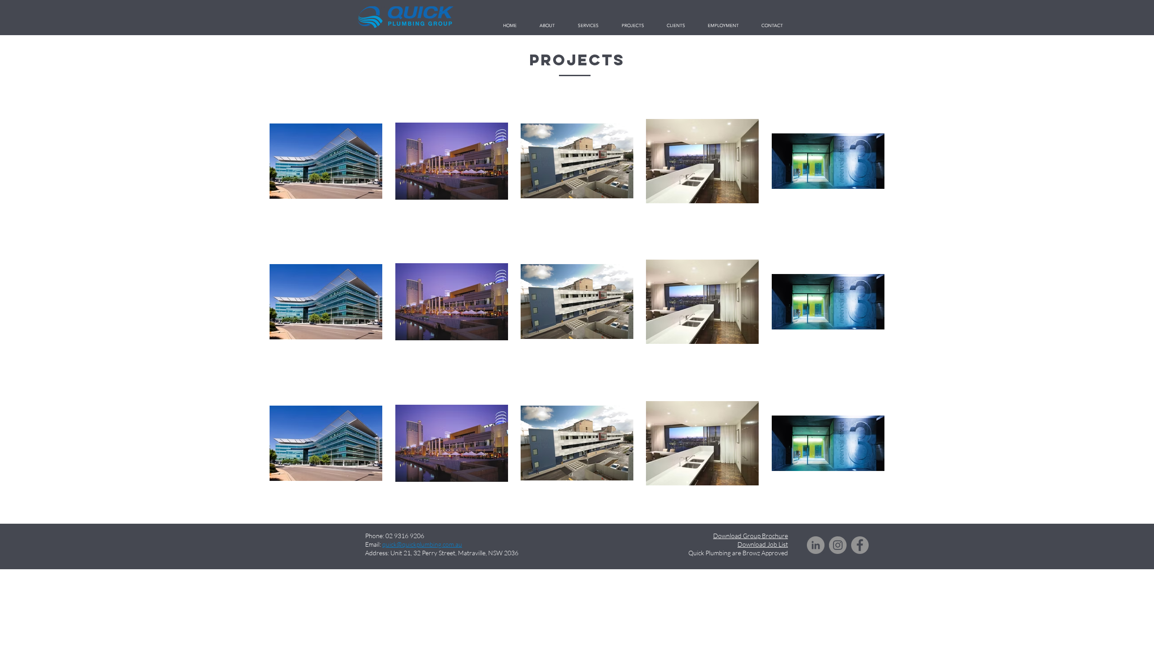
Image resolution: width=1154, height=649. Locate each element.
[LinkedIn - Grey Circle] (815, 545)
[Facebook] (860, 545)
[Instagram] (838, 545)
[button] (632, 26)
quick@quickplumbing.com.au (422, 544)
